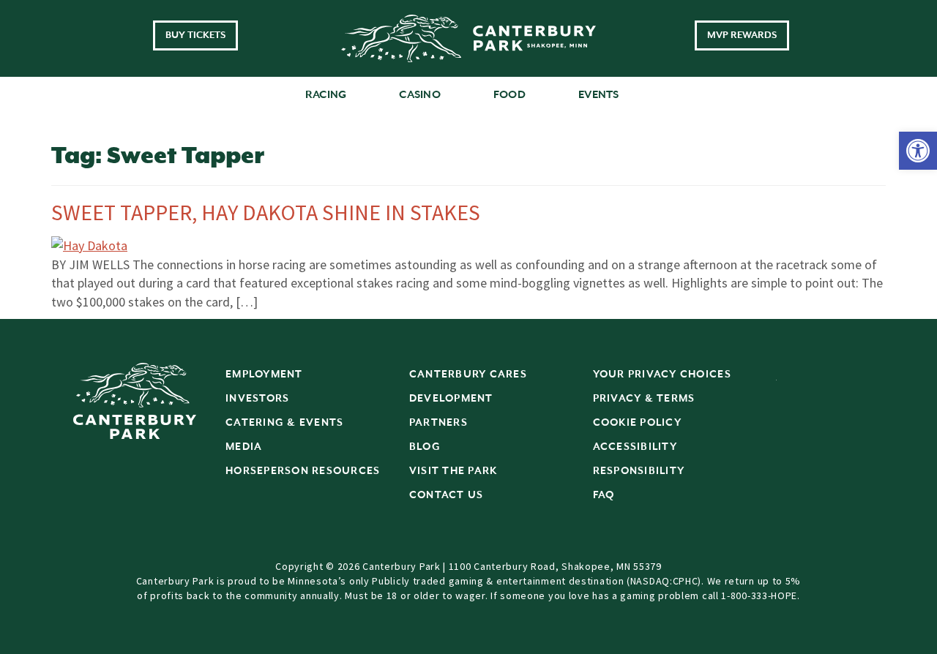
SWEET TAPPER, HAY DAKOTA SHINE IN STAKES (265, 212)
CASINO (420, 95)
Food (509, 95)
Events (598, 95)
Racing (326, 95)
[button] (918, 151)
